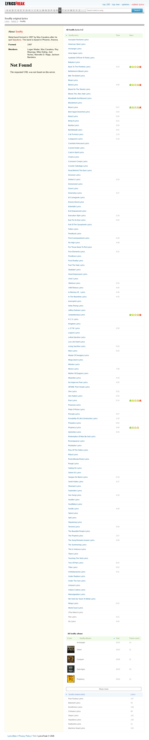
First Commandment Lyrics (78, 238)
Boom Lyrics (73, 107)
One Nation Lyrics (75, 396)
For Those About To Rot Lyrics (80, 247)
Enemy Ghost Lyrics (76, 202)
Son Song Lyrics (74, 495)
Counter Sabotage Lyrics (78, 166)
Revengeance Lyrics (76, 441)
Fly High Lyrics (74, 243)
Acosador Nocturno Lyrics (78, 40)
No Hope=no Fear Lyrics (78, 382)
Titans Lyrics (73, 554)
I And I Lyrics (73, 279)
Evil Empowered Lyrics (77, 211)
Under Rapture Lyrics (76, 576)
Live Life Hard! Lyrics (76, 342)
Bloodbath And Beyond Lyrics (80, 98)
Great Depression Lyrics (77, 274)
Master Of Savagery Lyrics (78, 355)
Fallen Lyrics (73, 229)
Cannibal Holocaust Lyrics (78, 143)
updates (126, 4)
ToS (34, 736)
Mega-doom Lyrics (75, 360)
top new (116, 4)
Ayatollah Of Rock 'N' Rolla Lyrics (81, 58)
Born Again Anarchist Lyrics (79, 112)
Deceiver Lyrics (74, 175)
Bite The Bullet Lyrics (76, 76)
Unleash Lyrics (74, 585)
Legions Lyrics (74, 333)
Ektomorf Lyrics (74, 703)
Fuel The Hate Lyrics (76, 265)
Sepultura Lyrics (74, 720)
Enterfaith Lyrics (74, 207)
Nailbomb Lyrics (74, 724)
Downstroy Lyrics (75, 193)
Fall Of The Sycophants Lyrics (80, 225)
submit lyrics (138, 4)
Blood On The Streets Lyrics (79, 89)
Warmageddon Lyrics (76, 594)
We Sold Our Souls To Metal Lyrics (81, 599)
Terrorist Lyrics (74, 527)
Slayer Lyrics (73, 716)
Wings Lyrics (73, 603)
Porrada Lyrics (74, 414)
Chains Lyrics (73, 157)
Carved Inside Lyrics (76, 148)
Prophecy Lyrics (74, 428)
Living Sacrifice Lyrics (76, 346)
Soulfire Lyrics (73, 500)
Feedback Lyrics (74, 234)
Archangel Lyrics (74, 49)
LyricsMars (12, 736)
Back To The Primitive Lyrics (79, 67)
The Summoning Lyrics (77, 545)
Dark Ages (81, 669)
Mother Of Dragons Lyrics (78, 373)
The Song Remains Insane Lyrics (81, 540)
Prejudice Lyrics (74, 423)
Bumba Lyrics (73, 125)
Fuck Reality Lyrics (75, 261)
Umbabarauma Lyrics (76, 572)
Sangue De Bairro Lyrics (78, 477)
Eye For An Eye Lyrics (76, 220)
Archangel (81, 643)
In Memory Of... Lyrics (76, 292)
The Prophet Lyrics (75, 536)
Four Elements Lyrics (76, 252)
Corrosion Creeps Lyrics (77, 161)
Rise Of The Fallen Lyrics (78, 450)
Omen (79, 650)
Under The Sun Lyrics (76, 581)
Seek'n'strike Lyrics (75, 482)
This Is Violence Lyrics (77, 549)
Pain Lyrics (72, 400)
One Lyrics (72, 391)
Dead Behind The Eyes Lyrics (80, 170)
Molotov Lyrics (74, 364)
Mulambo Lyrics (74, 378)
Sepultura (16, 40)
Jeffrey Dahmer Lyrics (76, 310)
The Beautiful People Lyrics (79, 531)
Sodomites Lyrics (75, 491)
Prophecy (80, 679)
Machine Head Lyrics (76, 728)
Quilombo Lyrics (74, 432)
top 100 (106, 4)
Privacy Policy (25, 736)
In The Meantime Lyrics (77, 297)
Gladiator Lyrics (74, 270)
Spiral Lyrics (73, 513)
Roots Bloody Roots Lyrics (78, 459)
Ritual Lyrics (73, 455)
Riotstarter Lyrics (74, 446)
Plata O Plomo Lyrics (76, 409)
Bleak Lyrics (73, 80)
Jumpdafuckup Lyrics (76, 315)
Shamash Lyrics (74, 486)
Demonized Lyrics (75, 184)
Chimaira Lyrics (74, 711)
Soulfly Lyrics (73, 509)
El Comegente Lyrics (76, 198)
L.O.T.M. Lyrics (74, 328)
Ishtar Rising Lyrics (75, 306)
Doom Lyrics (73, 189)
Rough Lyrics (73, 464)
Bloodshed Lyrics (75, 103)
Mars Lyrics (72, 351)
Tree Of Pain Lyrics (75, 563)
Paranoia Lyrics (74, 405)
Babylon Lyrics (74, 62)
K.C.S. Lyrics (73, 319)
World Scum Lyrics (75, 608)
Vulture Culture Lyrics (76, 590)
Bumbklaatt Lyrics (75, 130)
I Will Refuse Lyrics (75, 288)
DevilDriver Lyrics (75, 707)
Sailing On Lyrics (75, 468)
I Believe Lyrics (74, 283)
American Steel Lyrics (76, 44)
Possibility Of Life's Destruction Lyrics (82, 418)
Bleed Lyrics (73, 85)
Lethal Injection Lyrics (76, 337)
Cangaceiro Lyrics (75, 139)
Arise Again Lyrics (75, 53)
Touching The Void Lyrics (78, 558)
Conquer (80, 659)
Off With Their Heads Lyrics (79, 387)
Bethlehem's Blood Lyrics (78, 71)
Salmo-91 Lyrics (74, 473)
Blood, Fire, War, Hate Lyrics (79, 94)
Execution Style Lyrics (77, 216)
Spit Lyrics (72, 518)
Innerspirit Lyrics (74, 301)
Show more (103, 689)
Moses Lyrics (73, 369)
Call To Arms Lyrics (75, 134)
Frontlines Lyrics (74, 256)
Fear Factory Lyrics (75, 699)
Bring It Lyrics (73, 121)
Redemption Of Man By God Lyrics (81, 437)
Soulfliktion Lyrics (75, 504)
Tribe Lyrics (72, 567)
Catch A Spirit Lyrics (76, 152)
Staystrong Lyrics (75, 522)
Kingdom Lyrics (74, 324)
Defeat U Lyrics (74, 179)
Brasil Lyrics (73, 116)
